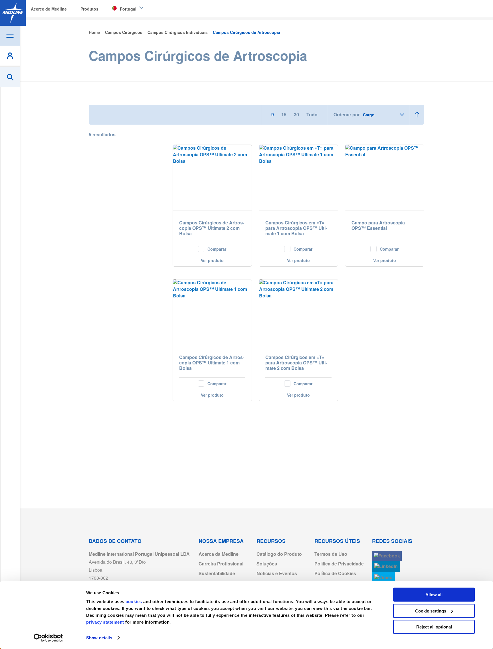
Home (95, 32)
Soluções (266, 563)
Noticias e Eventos (276, 573)
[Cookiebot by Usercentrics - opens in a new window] (48, 638)
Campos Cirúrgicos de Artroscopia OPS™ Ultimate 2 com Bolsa (211, 228)
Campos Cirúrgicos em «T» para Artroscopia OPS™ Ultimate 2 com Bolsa (296, 362)
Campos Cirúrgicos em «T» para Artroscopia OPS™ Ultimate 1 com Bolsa (296, 228)
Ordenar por (347, 114)
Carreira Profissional (221, 563)
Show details (99, 637)
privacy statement (105, 622)
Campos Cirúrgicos (124, 32)
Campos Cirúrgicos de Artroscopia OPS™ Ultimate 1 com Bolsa (211, 362)
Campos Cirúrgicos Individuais (178, 32)
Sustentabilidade (217, 573)
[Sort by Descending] (417, 115)
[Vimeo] (383, 577)
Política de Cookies (335, 573)
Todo (312, 114)
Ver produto (212, 260)
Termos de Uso (330, 554)
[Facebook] (387, 556)
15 (284, 114)
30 (297, 114)
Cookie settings (430, 610)
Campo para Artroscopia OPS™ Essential (378, 225)
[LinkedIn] (386, 566)
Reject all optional (434, 626)
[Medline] (13, 13)
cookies (134, 601)
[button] (212, 248)
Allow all (434, 594)
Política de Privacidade (339, 563)
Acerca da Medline (219, 554)
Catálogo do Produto (279, 554)
